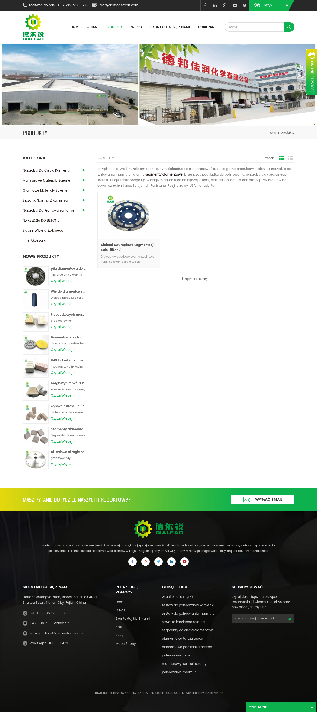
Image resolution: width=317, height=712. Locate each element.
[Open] (311, 72)
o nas (120, 610)
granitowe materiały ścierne (45, 190)
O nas (92, 27)
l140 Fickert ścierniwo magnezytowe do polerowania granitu (69, 360)
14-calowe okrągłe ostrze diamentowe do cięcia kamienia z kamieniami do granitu (69, 452)
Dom (74, 27)
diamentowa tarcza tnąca (182, 638)
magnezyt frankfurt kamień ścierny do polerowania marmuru (69, 383)
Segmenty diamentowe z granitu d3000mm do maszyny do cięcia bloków (69, 429)
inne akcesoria (34, 240)
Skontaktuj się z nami (170, 27)
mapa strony (126, 643)
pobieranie (207, 27)
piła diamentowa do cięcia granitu (69, 268)
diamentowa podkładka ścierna (187, 647)
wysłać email (268, 500)
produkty (114, 27)
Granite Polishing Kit (177, 596)
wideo (136, 27)
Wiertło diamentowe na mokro (69, 291)
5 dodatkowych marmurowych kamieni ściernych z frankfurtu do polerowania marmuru (69, 314)
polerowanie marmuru (180, 655)
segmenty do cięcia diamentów (187, 630)
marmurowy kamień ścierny (184, 663)
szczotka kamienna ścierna (183, 622)
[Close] (311, 97)
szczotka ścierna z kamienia (45, 200)
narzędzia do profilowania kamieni (50, 210)
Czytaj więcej (61, 281)
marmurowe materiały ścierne (46, 180)
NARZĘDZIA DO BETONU (41, 220)
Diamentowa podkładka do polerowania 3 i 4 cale (69, 337)
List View (290, 158)
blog (119, 635)
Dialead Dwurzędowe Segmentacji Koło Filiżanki (127, 248)
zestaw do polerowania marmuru (188, 613)
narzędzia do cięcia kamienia (46, 170)
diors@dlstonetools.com (119, 5)
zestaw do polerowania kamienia (188, 605)
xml (119, 627)
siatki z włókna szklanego (43, 230)
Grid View (281, 158)
